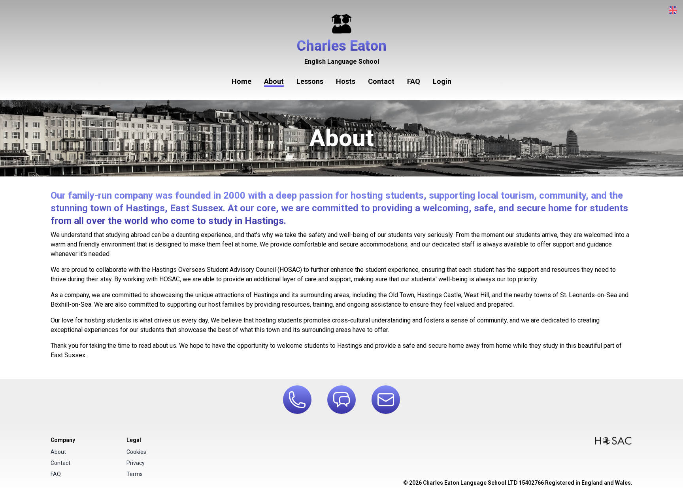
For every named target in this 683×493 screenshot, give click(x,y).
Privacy (135, 463)
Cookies (136, 452)
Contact (381, 81)
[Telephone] (297, 399)
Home (241, 81)
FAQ (413, 81)
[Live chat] (341, 399)
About (274, 81)
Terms (134, 474)
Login (442, 81)
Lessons (309, 81)
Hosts (345, 81)
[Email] (386, 399)
